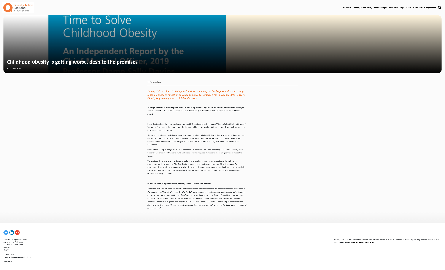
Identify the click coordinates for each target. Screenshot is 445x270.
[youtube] (18, 232)
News (408, 7)
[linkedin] (12, 232)
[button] (439, 7)
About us (347, 7)
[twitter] (6, 232)
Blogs (402, 7)
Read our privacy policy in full (362, 242)
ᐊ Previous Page (154, 81)
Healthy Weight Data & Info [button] (386, 7)
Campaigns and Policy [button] (362, 7)
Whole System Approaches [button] (424, 7)
